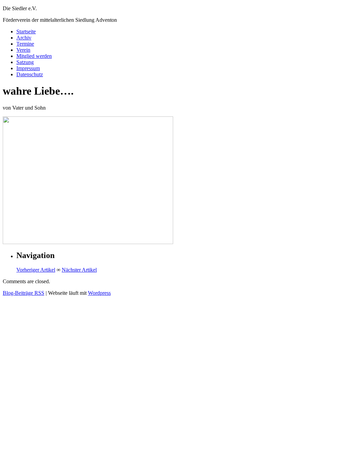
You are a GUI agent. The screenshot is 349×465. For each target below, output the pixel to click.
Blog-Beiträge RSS (23, 293)
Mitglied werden (34, 56)
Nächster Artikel (79, 270)
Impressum (28, 68)
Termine (25, 44)
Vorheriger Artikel (35, 270)
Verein (23, 50)
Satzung (25, 62)
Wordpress (99, 293)
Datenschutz (29, 74)
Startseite (26, 31)
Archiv (23, 38)
